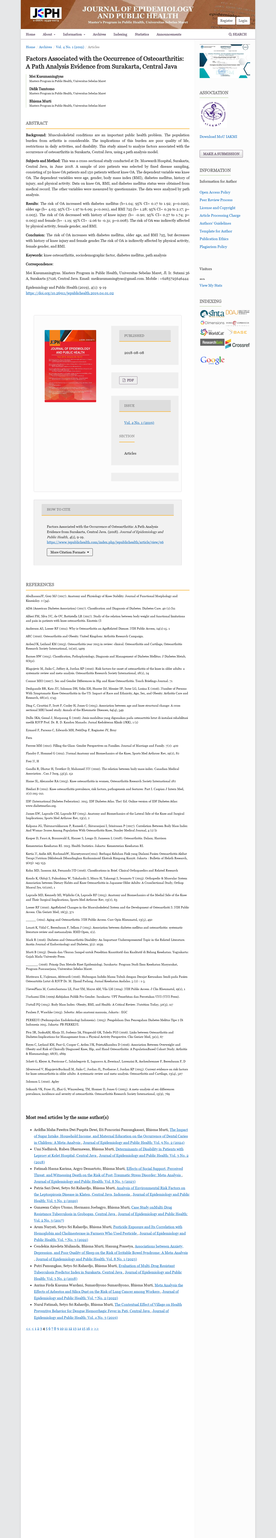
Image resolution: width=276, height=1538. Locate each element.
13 (75, 1328)
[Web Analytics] (202, 279)
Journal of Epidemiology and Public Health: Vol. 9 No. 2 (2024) (133, 1142)
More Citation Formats (68, 552)
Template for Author (216, 231)
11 (66, 1328)
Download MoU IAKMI (218, 136)
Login (243, 21)
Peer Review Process (216, 200)
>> (96, 1328)
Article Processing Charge (220, 215)
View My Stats (211, 285)
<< (28, 1328)
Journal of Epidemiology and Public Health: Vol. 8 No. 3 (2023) (85, 1181)
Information (73, 34)
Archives (99, 34)
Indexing (120, 34)
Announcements (169, 34)
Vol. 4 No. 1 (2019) (70, 47)
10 (62, 1328)
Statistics (142, 34)
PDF (130, 380)
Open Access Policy (215, 192)
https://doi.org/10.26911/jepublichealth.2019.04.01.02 (70, 293)
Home (30, 34)
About (48, 34)
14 (79, 1328)
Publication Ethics (214, 239)
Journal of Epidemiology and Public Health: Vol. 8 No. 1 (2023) (86, 1259)
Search (239, 34)
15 (83, 1328)
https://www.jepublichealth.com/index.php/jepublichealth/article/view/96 (105, 542)
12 (70, 1328)
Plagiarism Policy (213, 247)
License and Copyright (217, 208)
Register (226, 21)
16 (88, 1328)
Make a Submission (221, 154)
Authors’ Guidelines (215, 223)
